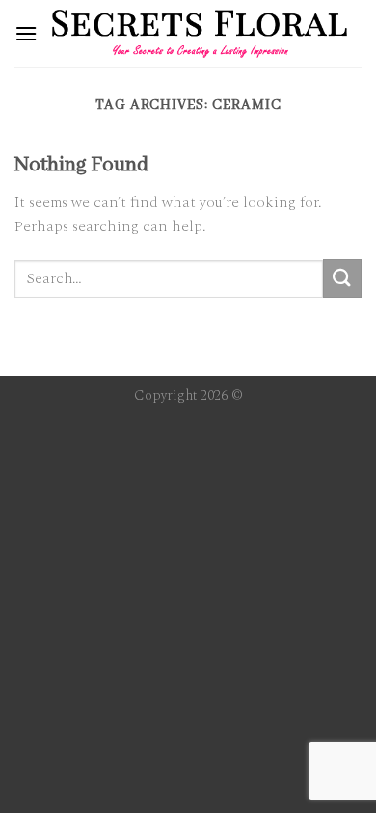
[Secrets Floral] (199, 34)
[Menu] (26, 33)
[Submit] (342, 278)
